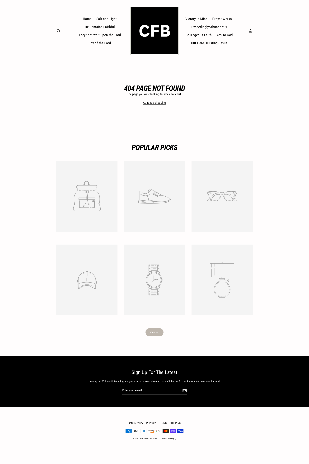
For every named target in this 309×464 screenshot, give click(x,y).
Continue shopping (154, 102)
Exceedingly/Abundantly (209, 27)
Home (87, 19)
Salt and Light (106, 19)
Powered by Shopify (168, 439)
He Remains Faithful (100, 27)
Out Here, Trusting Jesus (209, 43)
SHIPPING (175, 423)
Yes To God (224, 35)
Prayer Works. (222, 19)
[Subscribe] (184, 390)
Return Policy (135, 423)
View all (154, 332)
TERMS (163, 423)
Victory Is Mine (196, 19)
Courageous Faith (199, 35)
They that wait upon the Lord (100, 35)
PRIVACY (151, 423)
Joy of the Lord (100, 43)
